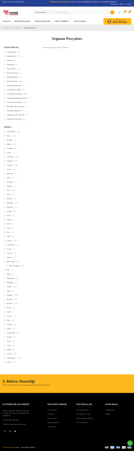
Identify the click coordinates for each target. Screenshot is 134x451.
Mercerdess (13, 261)
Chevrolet (12, 157)
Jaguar (11, 219)
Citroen (12, 165)
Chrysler (12, 161)
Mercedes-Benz (16, 266)
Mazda (11, 257)
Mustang (12, 282)
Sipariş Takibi (52, 418)
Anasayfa (6, 28)
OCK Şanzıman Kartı (16, 85)
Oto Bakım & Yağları (16, 90)
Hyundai (12, 207)
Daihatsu (12, 182)
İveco (11, 215)
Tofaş (11, 345)
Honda (11, 199)
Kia (10, 232)
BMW (11, 144)
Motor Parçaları (16, 28)
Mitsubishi (12, 278)
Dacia (11, 169)
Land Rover (13, 245)
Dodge (11, 186)
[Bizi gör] (10, 431)
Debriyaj (11, 60)
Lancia (11, 240)
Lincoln (11, 253)
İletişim (121, 4)
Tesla (10, 341)
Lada (10, 236)
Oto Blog (128, 4)
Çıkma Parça (14, 56)
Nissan (11, 287)
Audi (11, 136)
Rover (11, 307)
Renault (12, 303)
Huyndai (12, 203)
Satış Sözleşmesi (82, 422)
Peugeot (12, 295)
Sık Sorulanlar (52, 410)
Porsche (12, 299)
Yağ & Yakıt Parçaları (16, 119)
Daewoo (11, 173)
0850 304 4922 (120, 22)
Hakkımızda (114, 4)
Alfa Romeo (13, 131)
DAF (10, 178)
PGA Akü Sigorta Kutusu (17, 106)
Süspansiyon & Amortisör (17, 115)
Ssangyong (12, 333)
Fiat (11, 190)
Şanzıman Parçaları (15, 110)
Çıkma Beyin (13, 52)
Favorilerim (51, 427)
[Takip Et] (15, 431)
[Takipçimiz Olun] (5, 431)
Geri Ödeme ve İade (83, 414)
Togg (10, 349)
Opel (11, 291)
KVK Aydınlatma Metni (85, 418)
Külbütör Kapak (14, 77)
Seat (11, 320)
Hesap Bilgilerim (53, 422)
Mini (10, 274)
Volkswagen (14, 358)
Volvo (11, 362)
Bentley (11, 140)
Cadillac (11, 148)
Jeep (10, 228)
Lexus (11, 249)
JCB (10, 224)
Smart (11, 328)
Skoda (11, 324)
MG (10, 270)
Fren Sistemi (13, 69)
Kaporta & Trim (14, 73)
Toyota (11, 354)
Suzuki (11, 337)
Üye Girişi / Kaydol (119, 12)
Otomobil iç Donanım (17, 102)
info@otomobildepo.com (17, 424)
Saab (10, 312)
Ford (11, 194)
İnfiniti (11, 211)
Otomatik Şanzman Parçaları (19, 98)
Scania (11, 316)
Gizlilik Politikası (83, 410)
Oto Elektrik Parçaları (17, 94)
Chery (11, 152)
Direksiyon (12, 64)
